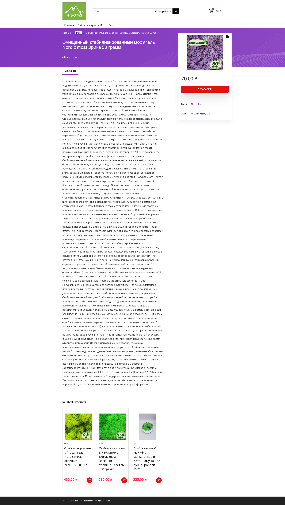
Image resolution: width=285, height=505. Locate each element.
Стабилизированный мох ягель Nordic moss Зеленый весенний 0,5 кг (77, 456)
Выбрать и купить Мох (91, 25)
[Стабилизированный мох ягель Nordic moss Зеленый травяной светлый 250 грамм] (113, 427)
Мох (78, 32)
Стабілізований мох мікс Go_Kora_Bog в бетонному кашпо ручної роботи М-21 (147, 458)
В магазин (205, 89)
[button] (227, 36)
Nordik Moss (197, 104)
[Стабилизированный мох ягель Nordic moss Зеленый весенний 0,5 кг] (78, 427)
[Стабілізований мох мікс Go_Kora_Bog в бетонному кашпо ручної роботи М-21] (147, 427)
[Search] (175, 11)
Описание (70, 70)
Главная (69, 25)
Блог (111, 25)
